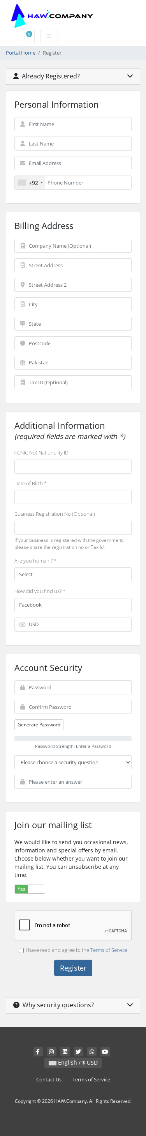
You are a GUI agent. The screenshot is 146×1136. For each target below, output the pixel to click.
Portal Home (20, 53)
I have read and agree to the (76, 949)
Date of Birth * (30, 483)
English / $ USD (77, 1062)
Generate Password (39, 724)
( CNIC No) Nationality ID (41, 452)
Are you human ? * (35, 560)
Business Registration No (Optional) (54, 513)
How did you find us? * (39, 591)
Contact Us (49, 1079)
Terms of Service (108, 949)
